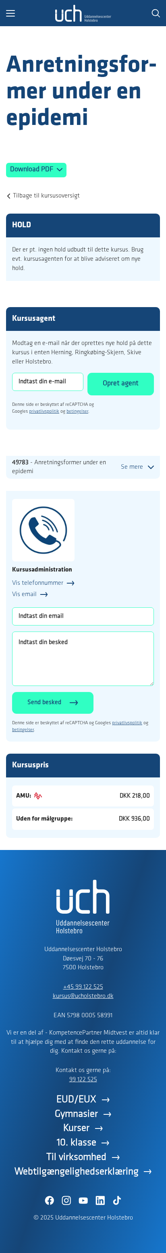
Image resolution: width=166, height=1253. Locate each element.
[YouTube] (83, 1200)
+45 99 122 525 (83, 987)
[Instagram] (66, 1200)
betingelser (77, 411)
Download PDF (32, 169)
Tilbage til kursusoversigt (46, 196)
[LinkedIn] (100, 1200)
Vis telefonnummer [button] (37, 583)
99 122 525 (83, 1079)
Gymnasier (76, 1114)
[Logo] (83, 13)
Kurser (76, 1128)
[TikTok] (117, 1200)
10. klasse (76, 1143)
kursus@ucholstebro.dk (83, 996)
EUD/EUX (76, 1100)
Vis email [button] (24, 594)
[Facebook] (49, 1200)
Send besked (44, 702)
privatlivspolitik (44, 411)
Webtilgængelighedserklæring (77, 1172)
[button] (30, 13)
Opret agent (121, 383)
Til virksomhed (76, 1157)
